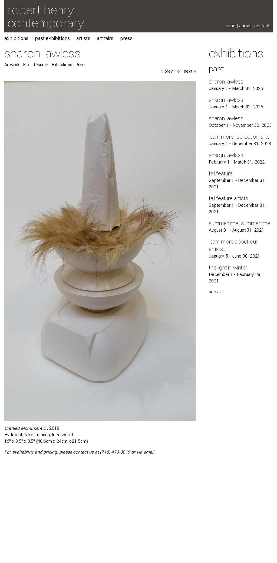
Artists (83, 38)
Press (126, 38)
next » (190, 71)
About (244, 25)
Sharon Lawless (42, 53)
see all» (216, 291)
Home (230, 25)
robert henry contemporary (46, 16)
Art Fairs (105, 38)
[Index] (179, 71)
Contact (261, 25)
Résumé (40, 64)
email (149, 452)
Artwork (11, 64)
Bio (26, 64)
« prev (167, 71)
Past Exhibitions (52, 38)
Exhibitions (16, 38)
